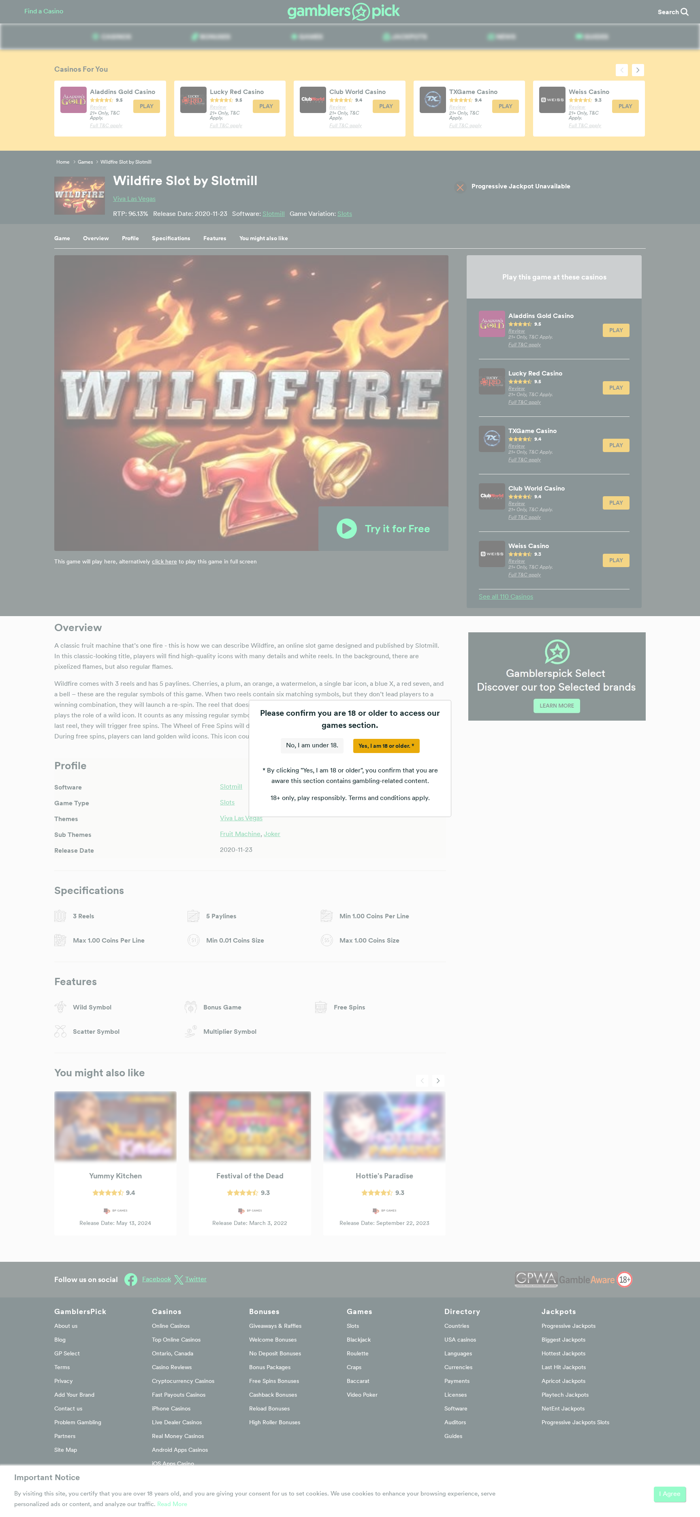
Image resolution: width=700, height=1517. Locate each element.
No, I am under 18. (312, 745)
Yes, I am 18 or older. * (386, 745)
